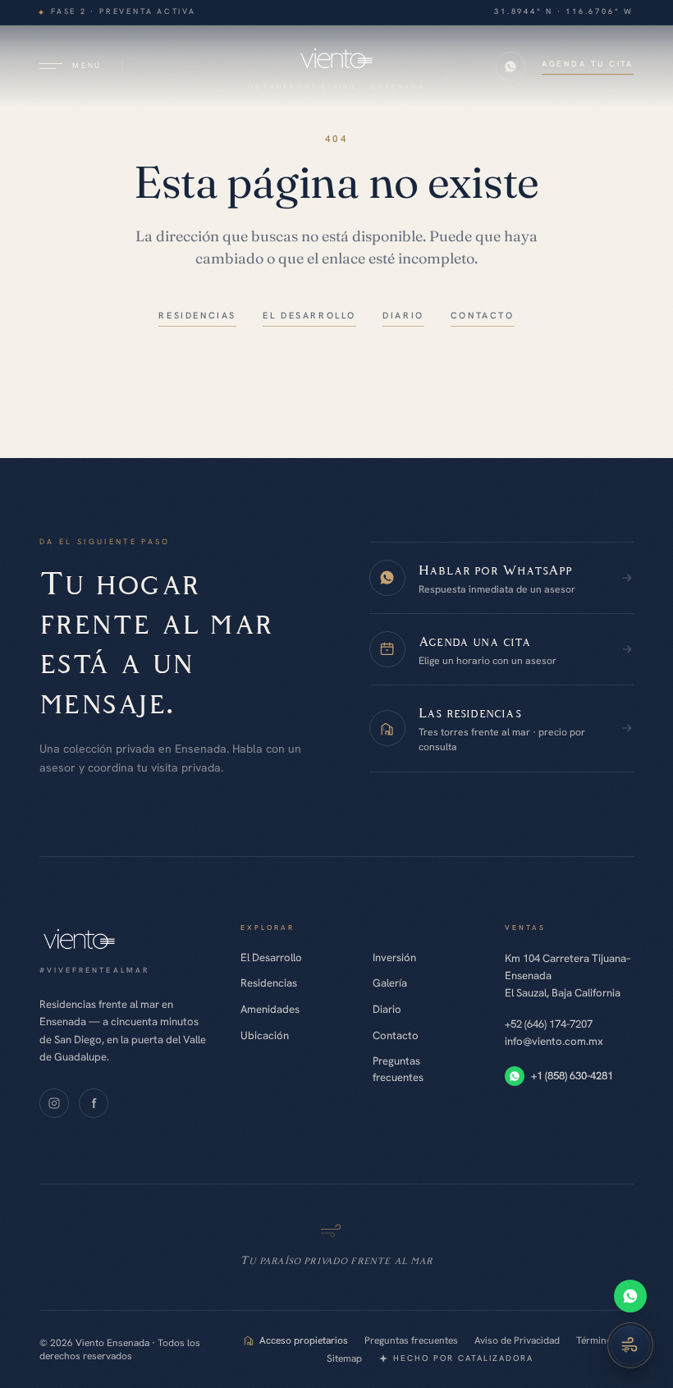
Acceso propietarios (303, 1340)
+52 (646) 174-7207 (549, 1024)
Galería (390, 983)
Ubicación (264, 1035)
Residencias (268, 983)
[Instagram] (54, 1103)
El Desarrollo (271, 957)
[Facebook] (93, 1103)
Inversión (394, 957)
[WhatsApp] (630, 1296)
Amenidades (270, 1009)
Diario (387, 1009)
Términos (596, 1340)
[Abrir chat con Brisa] (630, 1345)
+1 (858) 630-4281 (572, 1076)
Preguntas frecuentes (398, 1069)
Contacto (396, 1035)
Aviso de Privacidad (517, 1340)
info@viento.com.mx (554, 1041)
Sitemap (344, 1358)
